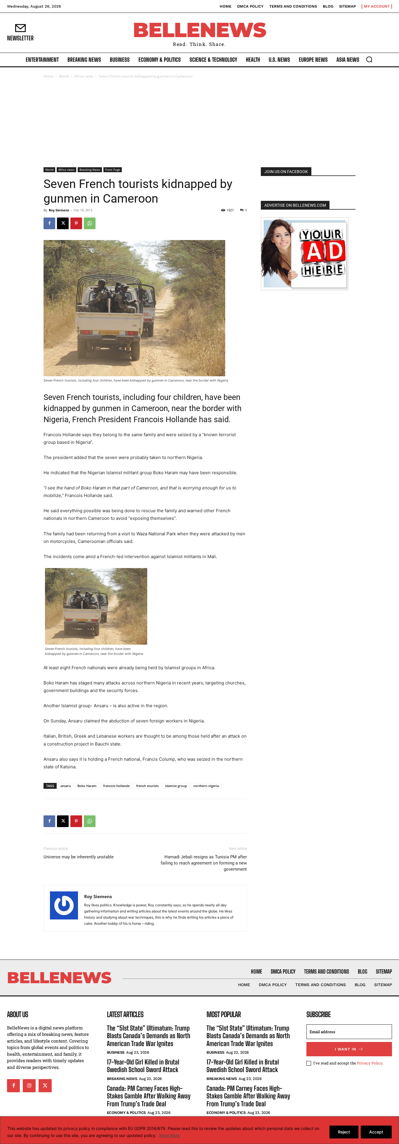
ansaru (65, 786)
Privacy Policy (369, 1063)
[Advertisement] (199, 123)
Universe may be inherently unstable (79, 857)
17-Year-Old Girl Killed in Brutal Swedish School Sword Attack (143, 1066)
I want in (345, 1049)
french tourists (147, 786)
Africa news (83, 76)
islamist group (176, 786)
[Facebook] (49, 223)
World (64, 76)
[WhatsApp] (90, 223)
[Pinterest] (76, 223)
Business (115, 1052)
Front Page (112, 170)
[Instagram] (29, 1085)
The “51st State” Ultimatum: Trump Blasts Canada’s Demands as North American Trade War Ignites (148, 1036)
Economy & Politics (126, 1112)
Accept (376, 1131)
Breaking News (89, 170)
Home (48, 76)
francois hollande (116, 786)
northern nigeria (206, 786)
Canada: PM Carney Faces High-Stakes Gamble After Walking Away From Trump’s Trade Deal (148, 1096)
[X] (63, 223)
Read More (169, 1135)
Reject (344, 1131)
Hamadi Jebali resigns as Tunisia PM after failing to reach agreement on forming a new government (204, 863)
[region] (199, 1130)
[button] (369, 59)
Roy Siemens (59, 210)
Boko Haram (87, 786)
